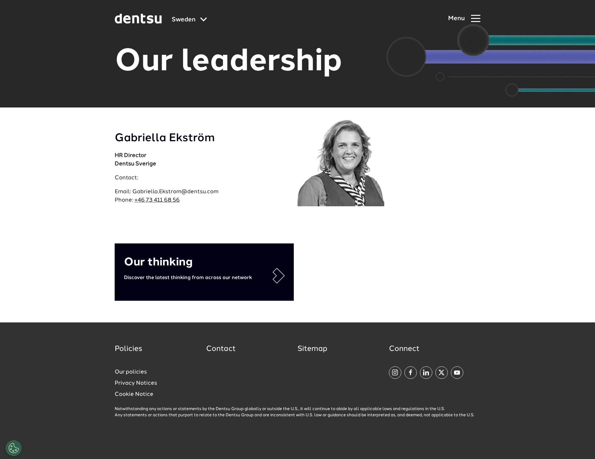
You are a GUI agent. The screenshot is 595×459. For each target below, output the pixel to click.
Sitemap (312, 349)
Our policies (131, 372)
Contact (221, 349)
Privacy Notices (136, 383)
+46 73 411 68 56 (157, 200)
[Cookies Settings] (13, 448)
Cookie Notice (134, 394)
